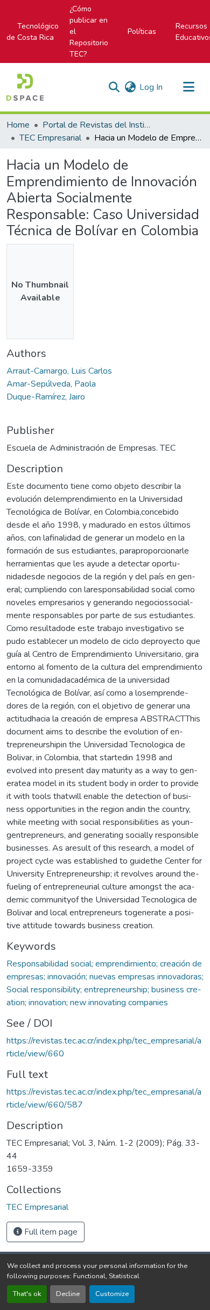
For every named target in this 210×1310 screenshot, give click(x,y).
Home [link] (18, 125)
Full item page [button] (50, 1232)
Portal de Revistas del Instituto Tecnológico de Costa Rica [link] (96, 125)
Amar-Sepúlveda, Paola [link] (51, 384)
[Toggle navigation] (188, 87)
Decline (68, 1294)
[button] (25, 87)
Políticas (142, 31)
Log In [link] (151, 87)
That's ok (27, 1294)
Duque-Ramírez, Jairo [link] (45, 397)
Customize (112, 1294)
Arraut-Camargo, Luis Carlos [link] (59, 371)
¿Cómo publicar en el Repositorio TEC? (88, 31)
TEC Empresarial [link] (50, 138)
